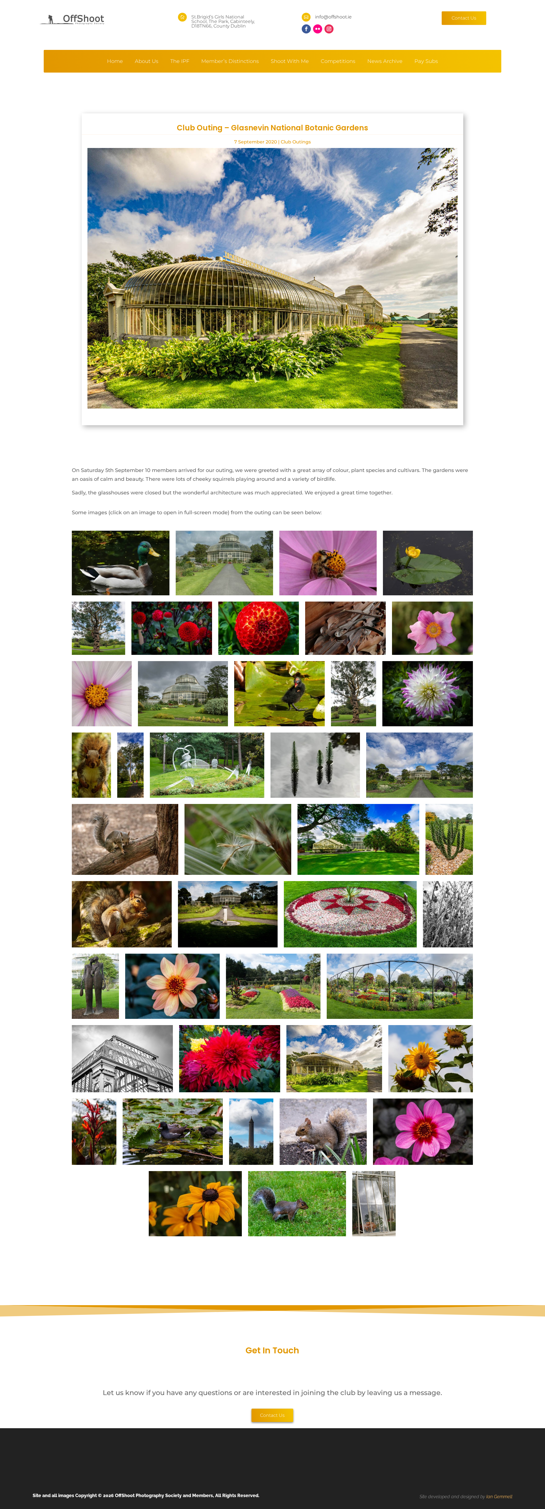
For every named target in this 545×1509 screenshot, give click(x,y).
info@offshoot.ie (333, 17)
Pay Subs (426, 61)
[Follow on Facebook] (306, 28)
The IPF (179, 61)
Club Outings (296, 142)
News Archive (385, 61)
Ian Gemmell (499, 1496)
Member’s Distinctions (230, 61)
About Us (146, 61)
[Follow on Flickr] (317, 28)
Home (115, 61)
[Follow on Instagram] (329, 28)
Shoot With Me (290, 61)
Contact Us (464, 18)
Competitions (338, 61)
